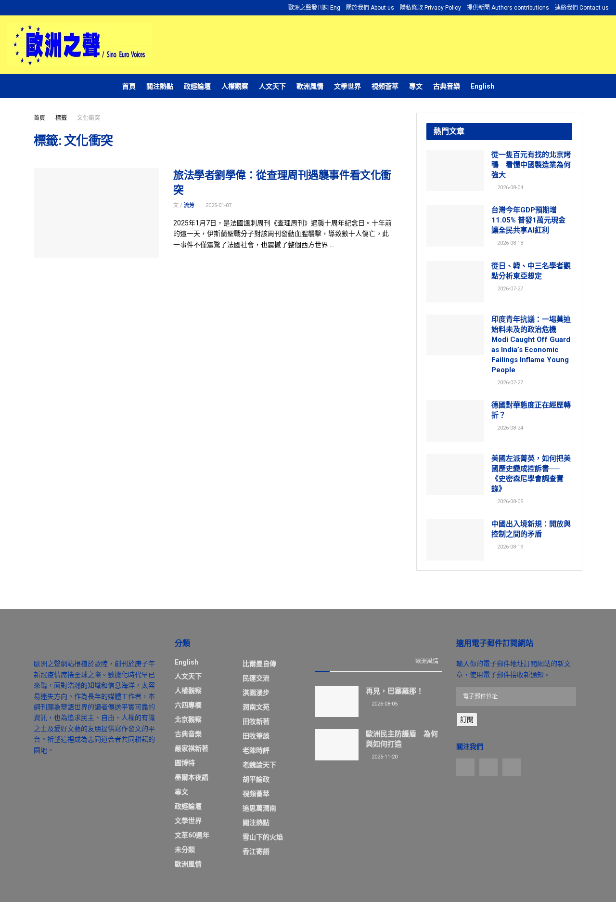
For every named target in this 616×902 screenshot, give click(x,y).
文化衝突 (88, 118)
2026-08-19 (509, 547)
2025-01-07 (217, 205)
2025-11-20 (384, 757)
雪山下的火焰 (263, 837)
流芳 (189, 205)
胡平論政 (256, 779)
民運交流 (256, 678)
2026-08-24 (509, 428)
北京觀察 (188, 719)
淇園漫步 (256, 692)
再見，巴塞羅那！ (395, 691)
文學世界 (347, 86)
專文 (416, 86)
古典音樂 (446, 86)
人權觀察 (234, 86)
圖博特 (185, 763)
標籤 (61, 118)
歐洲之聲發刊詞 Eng (314, 7)
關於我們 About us (370, 7)
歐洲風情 (309, 86)
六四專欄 (188, 705)
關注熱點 (159, 86)
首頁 (129, 86)
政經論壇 (197, 86)
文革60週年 (192, 835)
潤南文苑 (256, 707)
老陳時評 (256, 750)
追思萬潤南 (259, 808)
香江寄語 (256, 851)
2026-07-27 (509, 289)
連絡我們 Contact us (582, 7)
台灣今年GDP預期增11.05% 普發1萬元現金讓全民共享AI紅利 (528, 220)
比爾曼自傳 (259, 663)
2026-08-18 (509, 243)
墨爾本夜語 (191, 777)
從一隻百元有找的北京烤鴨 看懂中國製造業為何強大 (531, 164)
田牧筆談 (256, 736)
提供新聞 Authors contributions (508, 7)
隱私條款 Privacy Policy (430, 7)
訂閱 (467, 719)
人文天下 (272, 86)
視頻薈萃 (385, 86)
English (482, 86)
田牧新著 (256, 721)
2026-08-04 (509, 187)
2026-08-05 (509, 501)
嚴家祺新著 (191, 748)
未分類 (185, 849)
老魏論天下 (259, 765)
